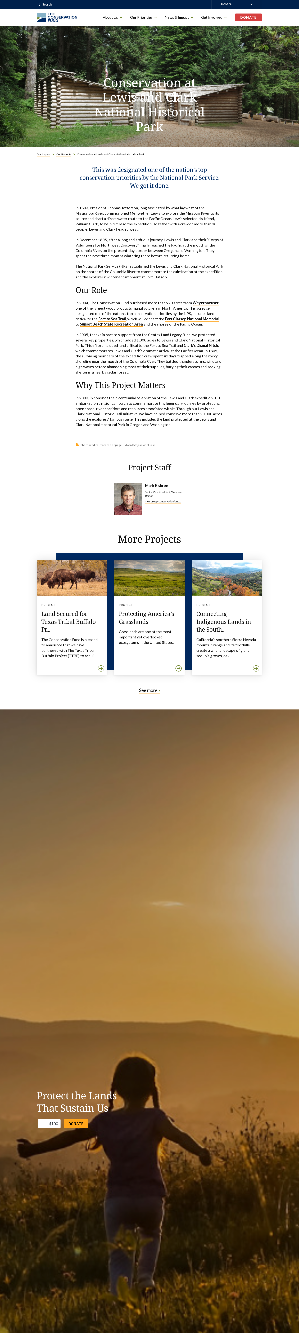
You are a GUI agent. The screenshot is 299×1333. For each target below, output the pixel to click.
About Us (110, 17)
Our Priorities (141, 17)
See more (148, 690)
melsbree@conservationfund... (163, 501)
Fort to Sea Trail (112, 319)
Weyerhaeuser (206, 302)
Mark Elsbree (156, 485)
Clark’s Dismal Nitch (201, 345)
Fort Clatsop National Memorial (192, 319)
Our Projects (63, 154)
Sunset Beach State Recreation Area (111, 324)
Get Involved (211, 17)
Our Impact (43, 154)
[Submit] (38, 4)
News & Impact (177, 17)
